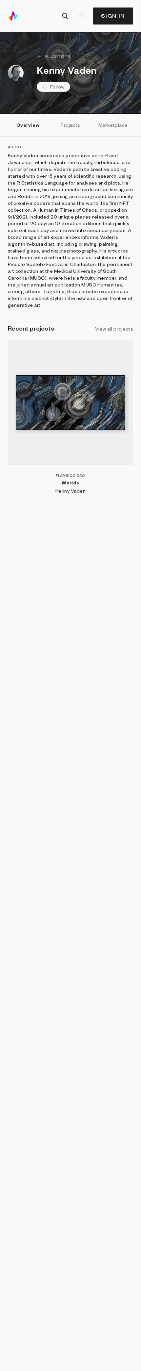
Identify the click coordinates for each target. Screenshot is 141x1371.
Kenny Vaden (70, 491)
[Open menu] (81, 16)
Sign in (113, 16)
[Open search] (65, 16)
